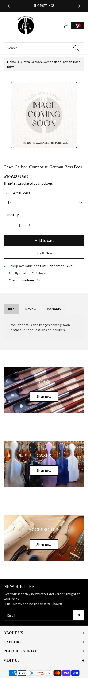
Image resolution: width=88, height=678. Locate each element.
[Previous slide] (9, 6)
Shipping (10, 183)
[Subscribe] (78, 615)
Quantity (11, 214)
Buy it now (44, 253)
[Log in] (66, 25)
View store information (24, 280)
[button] (8, 26)
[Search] (76, 48)
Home (11, 62)
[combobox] (44, 48)
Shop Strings (44, 6)
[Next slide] (79, 6)
